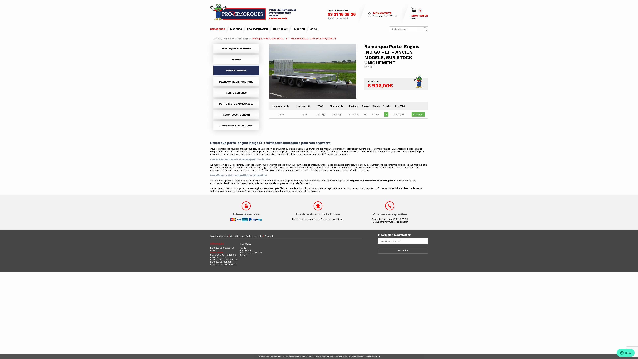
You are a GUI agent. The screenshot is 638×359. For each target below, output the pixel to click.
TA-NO (243, 248)
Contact (269, 236)
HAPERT (243, 255)
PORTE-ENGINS (217, 252)
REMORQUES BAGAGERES (236, 48)
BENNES (236, 59)
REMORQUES (217, 29)
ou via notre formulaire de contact (389, 221)
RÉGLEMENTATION (257, 29)
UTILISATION (280, 29)
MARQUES (236, 29)
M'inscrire (403, 250)
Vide (413, 18)
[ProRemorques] (238, 12)
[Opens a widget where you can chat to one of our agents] (625, 353)
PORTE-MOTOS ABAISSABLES (236, 103)
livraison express (265, 191)
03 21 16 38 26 (342, 14)
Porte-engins (243, 38)
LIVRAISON (299, 29)
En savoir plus (371, 356)
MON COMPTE (382, 13)
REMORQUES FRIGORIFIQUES (236, 125)
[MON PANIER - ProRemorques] (413, 10)
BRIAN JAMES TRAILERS (251, 252)
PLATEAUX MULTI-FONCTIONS (236, 81)
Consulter (418, 114)
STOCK (314, 29)
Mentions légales (219, 236)
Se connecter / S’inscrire (386, 16)
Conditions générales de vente (246, 236)
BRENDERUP (245, 250)
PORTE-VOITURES (236, 92)
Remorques (228, 38)
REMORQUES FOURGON (236, 114)
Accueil (217, 38)
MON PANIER (419, 15)
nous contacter (346, 188)
